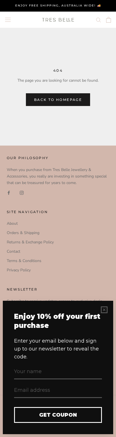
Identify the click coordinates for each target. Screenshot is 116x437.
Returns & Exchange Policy (30, 242)
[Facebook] (9, 192)
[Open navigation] (8, 20)
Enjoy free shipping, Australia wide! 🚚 (58, 5)
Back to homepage (58, 100)
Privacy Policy (19, 270)
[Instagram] (22, 192)
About (12, 223)
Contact (13, 251)
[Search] (98, 19)
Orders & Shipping (23, 232)
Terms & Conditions (24, 260)
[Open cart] (108, 20)
